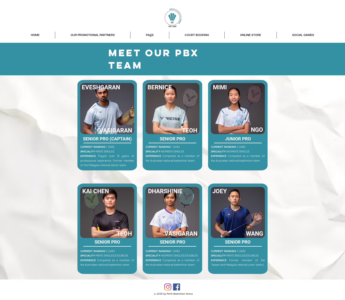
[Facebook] (176, 286)
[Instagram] (167, 286)
